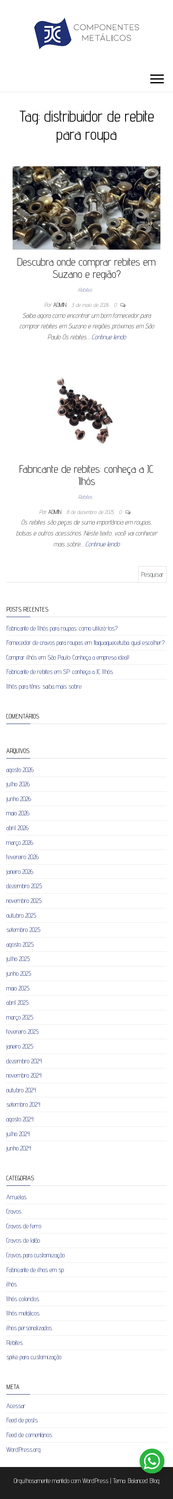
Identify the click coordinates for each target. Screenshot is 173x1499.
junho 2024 (18, 1148)
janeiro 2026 (19, 872)
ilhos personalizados (29, 1328)
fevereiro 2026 (22, 857)
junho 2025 (18, 973)
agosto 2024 (20, 1119)
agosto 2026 (20, 770)
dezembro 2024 (24, 1061)
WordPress (95, 1481)
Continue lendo (109, 337)
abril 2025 (17, 1002)
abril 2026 (17, 828)
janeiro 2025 (19, 1046)
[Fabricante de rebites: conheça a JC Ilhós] (83, 411)
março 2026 (19, 843)
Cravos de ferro (23, 1226)
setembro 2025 (23, 930)
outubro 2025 (21, 915)
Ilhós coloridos (22, 1299)
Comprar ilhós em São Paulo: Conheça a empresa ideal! (67, 657)
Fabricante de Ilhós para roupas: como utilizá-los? (62, 628)
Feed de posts (22, 1420)
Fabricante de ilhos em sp (35, 1270)
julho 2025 (18, 959)
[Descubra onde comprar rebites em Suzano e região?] (86, 207)
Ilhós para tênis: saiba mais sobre (43, 686)
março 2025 (19, 1017)
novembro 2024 (24, 1075)
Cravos (13, 1211)
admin (60, 304)
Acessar (16, 1406)
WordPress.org (23, 1450)
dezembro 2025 (24, 886)
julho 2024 (18, 1134)
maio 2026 (17, 813)
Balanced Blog (144, 1481)
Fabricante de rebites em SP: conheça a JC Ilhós (59, 672)
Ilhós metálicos (22, 1313)
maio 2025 (17, 988)
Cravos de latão (23, 1240)
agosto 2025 (20, 944)
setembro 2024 (23, 1104)
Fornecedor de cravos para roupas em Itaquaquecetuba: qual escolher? (85, 643)
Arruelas (16, 1197)
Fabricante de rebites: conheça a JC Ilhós (86, 474)
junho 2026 (18, 799)
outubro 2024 (21, 1090)
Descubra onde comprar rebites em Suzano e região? (86, 267)
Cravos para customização (35, 1255)
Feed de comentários (29, 1435)
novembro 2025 (24, 901)
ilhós (11, 1284)
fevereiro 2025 (22, 1032)
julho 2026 (18, 784)
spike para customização (33, 1357)
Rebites (85, 289)
